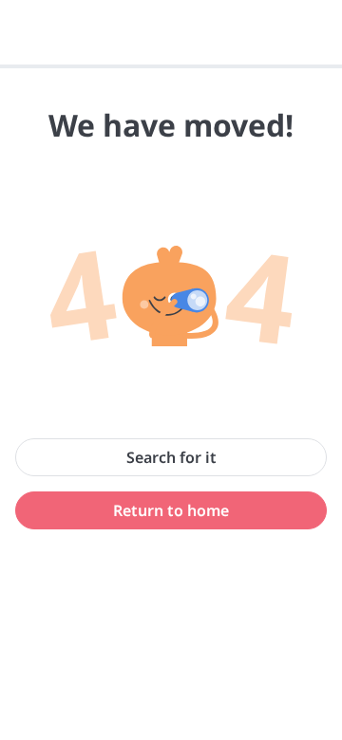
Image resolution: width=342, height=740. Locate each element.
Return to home (171, 510)
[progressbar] (171, 66)
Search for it (171, 457)
